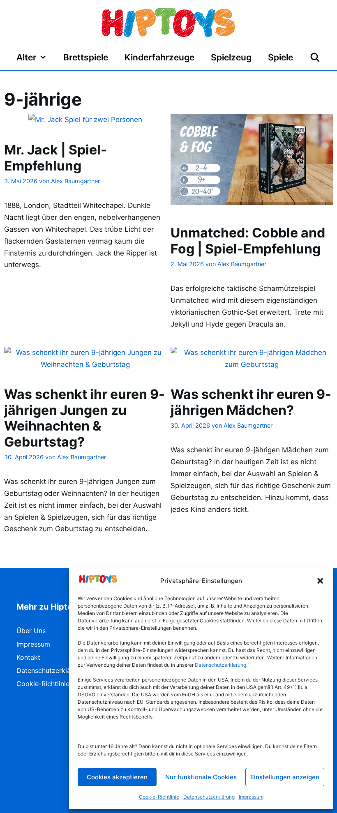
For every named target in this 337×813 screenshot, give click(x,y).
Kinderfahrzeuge (159, 57)
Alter (26, 57)
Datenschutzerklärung (209, 797)
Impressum (251, 797)
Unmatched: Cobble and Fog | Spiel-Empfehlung (248, 240)
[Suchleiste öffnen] (315, 57)
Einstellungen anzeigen (284, 777)
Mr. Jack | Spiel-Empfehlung (55, 157)
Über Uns (31, 630)
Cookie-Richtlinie (159, 797)
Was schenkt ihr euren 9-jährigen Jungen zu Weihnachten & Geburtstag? (84, 417)
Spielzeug (231, 57)
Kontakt (28, 657)
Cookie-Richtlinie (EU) (50, 683)
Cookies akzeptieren (117, 777)
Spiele (280, 57)
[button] (320, 581)
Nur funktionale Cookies (201, 777)
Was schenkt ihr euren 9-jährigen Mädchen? (251, 402)
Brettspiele (85, 57)
